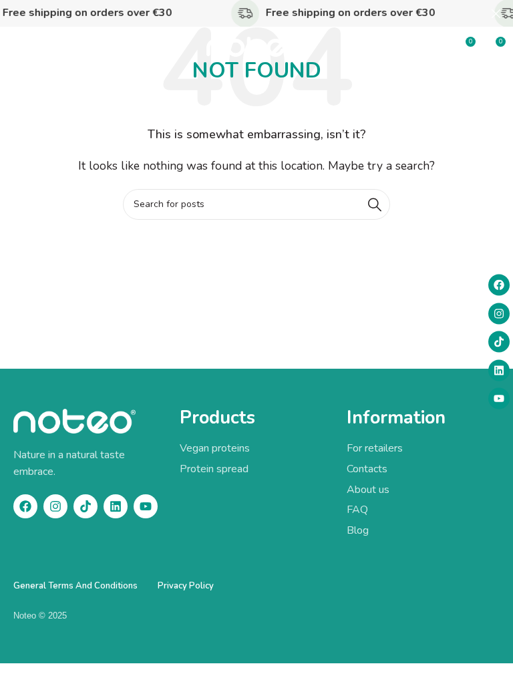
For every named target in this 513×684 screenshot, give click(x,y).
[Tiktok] (499, 342)
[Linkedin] (499, 370)
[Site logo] (256, 46)
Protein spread (214, 469)
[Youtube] (499, 398)
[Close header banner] (496, 13)
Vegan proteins (215, 448)
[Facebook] (499, 285)
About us (368, 489)
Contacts (367, 469)
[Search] (374, 204)
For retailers (375, 448)
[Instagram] (499, 313)
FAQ (357, 509)
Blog (358, 530)
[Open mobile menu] (16, 46)
